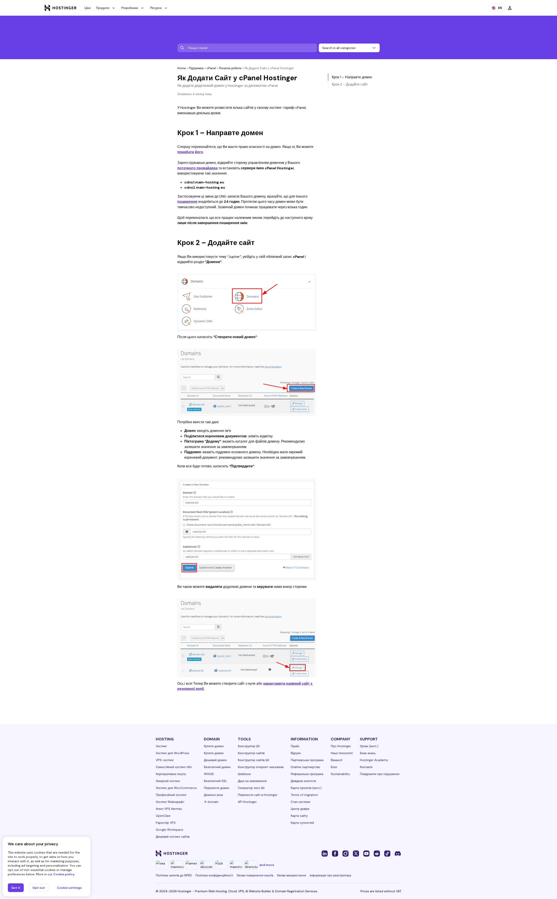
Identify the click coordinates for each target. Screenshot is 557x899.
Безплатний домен (217, 767)
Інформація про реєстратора (330, 875)
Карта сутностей (302, 823)
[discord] (397, 853)
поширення (187, 201)
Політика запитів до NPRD (174, 875)
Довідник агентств (303, 781)
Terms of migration (304, 795)
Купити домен (214, 746)
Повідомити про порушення (379, 774)
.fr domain (211, 802)
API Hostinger (247, 802)
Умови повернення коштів (255, 875)
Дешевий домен (215, 760)
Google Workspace (169, 830)
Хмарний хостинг (168, 781)
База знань (368, 753)
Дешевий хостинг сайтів (173, 837)
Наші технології (342, 753)
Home (181, 68)
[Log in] (509, 8)
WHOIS (209, 774)
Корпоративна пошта (171, 774)
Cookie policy (63, 874)
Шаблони (244, 774)
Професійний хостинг (171, 795)
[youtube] (366, 853)
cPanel (211, 68)
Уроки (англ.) (369, 746)
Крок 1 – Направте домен (352, 77)
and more (266, 865)
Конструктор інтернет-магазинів (261, 767)
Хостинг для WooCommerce (176, 788)
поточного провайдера (197, 168)
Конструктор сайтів (251, 753)
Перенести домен (216, 788)
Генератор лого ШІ (251, 788)
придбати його (190, 152)
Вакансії (336, 760)
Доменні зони (213, 795)
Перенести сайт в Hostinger (257, 795)
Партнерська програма (307, 760)
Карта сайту (299, 816)
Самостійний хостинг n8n (174, 767)
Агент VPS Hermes (169, 809)
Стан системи (300, 802)
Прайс (295, 746)
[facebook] (335, 853)
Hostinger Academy (374, 760)
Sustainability (340, 774)
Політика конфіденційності (214, 875)
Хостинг (161, 746)
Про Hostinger (341, 746)
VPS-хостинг (165, 760)
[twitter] (355, 853)
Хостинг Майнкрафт (170, 802)
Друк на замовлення (252, 781)
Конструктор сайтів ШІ (253, 760)
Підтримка (196, 68)
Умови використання (291, 875)
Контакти (366, 767)
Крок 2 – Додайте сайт (350, 84)
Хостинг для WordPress (172, 753)
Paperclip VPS (166, 823)
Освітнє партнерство (305, 767)
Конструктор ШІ (249, 746)
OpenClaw (163, 816)
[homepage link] (61, 8)
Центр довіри (300, 809)
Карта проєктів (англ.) (306, 788)
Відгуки (296, 753)
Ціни (87, 8)
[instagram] (345, 853)
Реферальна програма (307, 774)
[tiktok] (387, 853)
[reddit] (376, 853)
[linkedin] (324, 853)
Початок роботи (230, 68)
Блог (334, 767)
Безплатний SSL (215, 781)
